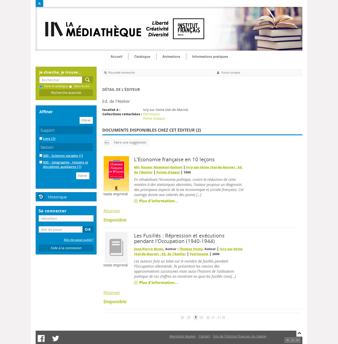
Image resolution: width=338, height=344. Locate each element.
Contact (204, 336)
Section (46, 147)
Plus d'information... (158, 200)
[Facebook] (41, 338)
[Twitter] (55, 338)
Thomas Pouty (191, 249)
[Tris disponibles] (107, 142)
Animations (171, 56)
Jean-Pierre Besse (148, 249)
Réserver (111, 211)
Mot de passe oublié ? (79, 240)
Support (47, 130)
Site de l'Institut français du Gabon (239, 336)
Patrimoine (151, 114)
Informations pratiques (210, 56)
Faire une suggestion (130, 142)
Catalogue (142, 56)
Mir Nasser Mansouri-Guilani (158, 167)
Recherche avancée (66, 92)
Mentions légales (182, 336)
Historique (57, 196)
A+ (298, 340)
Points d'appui (154, 118)
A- (288, 340)
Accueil (116, 56)
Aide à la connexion (66, 248)
